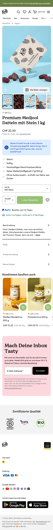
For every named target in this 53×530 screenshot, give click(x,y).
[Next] (52, 18)
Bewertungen (9, 264)
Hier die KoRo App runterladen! (39, 3)
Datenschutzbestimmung (13, 388)
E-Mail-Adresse (15, 371)
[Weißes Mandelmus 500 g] (15, 302)
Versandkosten (25, 134)
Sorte (7, 187)
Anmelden (40, 371)
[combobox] (25, 189)
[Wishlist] (24, 12)
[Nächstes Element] (48, 101)
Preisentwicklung (10, 254)
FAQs (5, 244)
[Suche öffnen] (18, 12)
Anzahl (8, 198)
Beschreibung (9, 225)
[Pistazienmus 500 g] (39, 302)
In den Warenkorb (30, 200)
